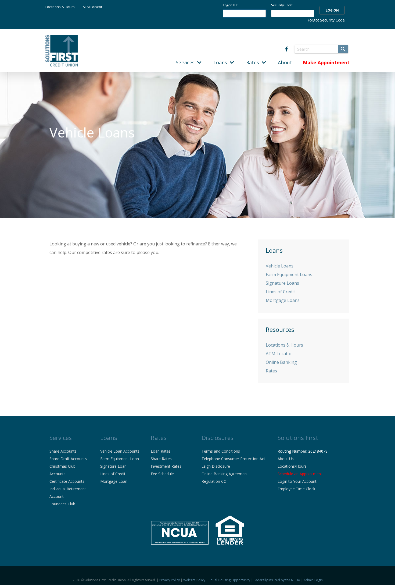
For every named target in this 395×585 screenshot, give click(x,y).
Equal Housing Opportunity (229, 580)
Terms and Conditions (221, 451)
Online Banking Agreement (225, 473)
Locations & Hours (60, 6)
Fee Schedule (162, 473)
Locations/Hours (292, 466)
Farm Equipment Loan (119, 458)
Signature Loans (282, 283)
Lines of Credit (280, 292)
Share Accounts (63, 451)
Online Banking (281, 362)
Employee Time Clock (296, 488)
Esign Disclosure (216, 466)
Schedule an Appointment (300, 473)
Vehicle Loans (279, 266)
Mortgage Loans (283, 300)
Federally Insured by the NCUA (277, 580)
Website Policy (194, 580)
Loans (221, 62)
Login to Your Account (297, 481)
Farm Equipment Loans (289, 274)
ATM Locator (92, 6)
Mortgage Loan (113, 481)
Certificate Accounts (66, 481)
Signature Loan (113, 466)
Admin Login (313, 580)
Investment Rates (166, 466)
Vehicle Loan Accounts (119, 451)
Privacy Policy (169, 580)
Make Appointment (326, 62)
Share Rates (161, 458)
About (285, 62)
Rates (254, 62)
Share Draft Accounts (68, 458)
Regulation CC (214, 481)
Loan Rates (161, 451)
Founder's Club (62, 503)
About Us (286, 458)
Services (186, 62)
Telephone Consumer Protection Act (233, 458)
